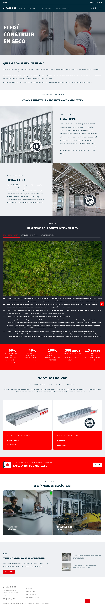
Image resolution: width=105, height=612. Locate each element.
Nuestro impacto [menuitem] (46, 8)
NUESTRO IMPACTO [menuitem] (31, 594)
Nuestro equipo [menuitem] (32, 8)
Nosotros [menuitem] (22, 8)
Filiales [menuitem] (5, 2)
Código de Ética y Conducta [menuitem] (33, 603)
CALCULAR (97, 464)
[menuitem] (33, 586)
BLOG (91, 2)
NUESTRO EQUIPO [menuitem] (31, 591)
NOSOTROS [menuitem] (29, 588)
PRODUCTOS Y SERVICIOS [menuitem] (32, 597)
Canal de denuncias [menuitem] (46, 603)
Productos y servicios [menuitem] (60, 8)
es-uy (100, 8)
